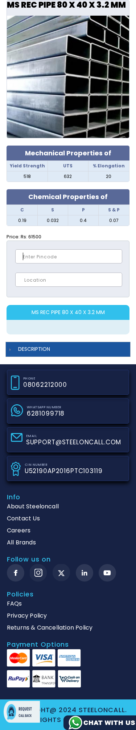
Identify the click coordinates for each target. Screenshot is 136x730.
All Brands (21, 542)
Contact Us (23, 518)
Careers (18, 530)
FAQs (14, 603)
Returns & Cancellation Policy (50, 627)
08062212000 (45, 384)
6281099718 (46, 413)
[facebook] (15, 573)
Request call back (22, 712)
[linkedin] (84, 573)
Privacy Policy (27, 615)
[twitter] (61, 573)
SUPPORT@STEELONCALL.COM (73, 442)
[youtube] (107, 573)
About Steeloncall (33, 506)
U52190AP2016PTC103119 (64, 471)
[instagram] (38, 573)
